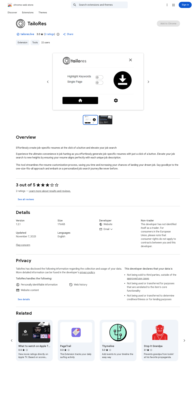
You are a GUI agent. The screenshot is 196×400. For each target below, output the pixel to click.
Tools (35, 42)
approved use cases (138, 278)
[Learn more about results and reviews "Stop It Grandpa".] (151, 350)
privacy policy (87, 272)
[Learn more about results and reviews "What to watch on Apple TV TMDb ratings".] (26, 350)
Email (106, 229)
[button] (173, 5)
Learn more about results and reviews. (50, 191)
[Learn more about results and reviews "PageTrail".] (68, 350)
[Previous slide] (48, 82)
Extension (22, 42)
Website (108, 224)
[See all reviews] (26, 199)
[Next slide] (148, 82)
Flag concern (23, 245)
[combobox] (103, 5)
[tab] (12, 12)
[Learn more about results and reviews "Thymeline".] (110, 350)
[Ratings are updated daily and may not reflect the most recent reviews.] (58, 34)
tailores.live (27, 34)
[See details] (24, 299)
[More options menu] (167, 5)
